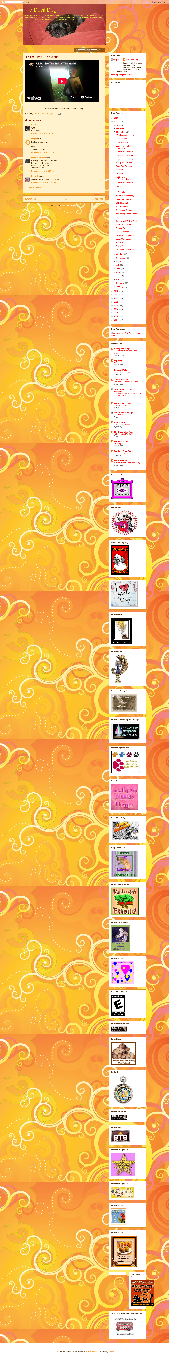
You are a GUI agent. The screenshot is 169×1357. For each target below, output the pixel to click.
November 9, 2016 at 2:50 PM (42, 152)
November (121, 132)
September (121, 258)
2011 (116, 305)
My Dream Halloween (125, 250)
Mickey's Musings (38, 157)
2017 (116, 121)
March (119, 279)
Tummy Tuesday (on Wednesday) (127, 463)
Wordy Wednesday (124, 162)
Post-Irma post (119, 453)
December (121, 128)
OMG (118, 186)
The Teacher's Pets (122, 403)
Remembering (122, 142)
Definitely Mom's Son (124, 155)
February (120, 283)
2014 (116, 295)
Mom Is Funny (122, 139)
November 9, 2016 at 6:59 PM (42, 171)
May (118, 272)
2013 (116, 298)
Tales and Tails (120, 370)
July (118, 265)
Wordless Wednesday (125, 135)
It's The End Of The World (127, 221)
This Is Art (120, 246)
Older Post (98, 199)
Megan (34, 139)
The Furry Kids (120, 460)
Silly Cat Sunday (120, 405)
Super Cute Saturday (124, 152)
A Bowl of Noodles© (123, 380)
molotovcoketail (92, 1352)
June (118, 268)
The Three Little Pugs (123, 432)
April (118, 276)
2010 (116, 309)
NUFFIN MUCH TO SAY (123, 434)
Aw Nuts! (119, 170)
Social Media (119, 415)
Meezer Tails (119, 422)
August (119, 261)
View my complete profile (121, 74)
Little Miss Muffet (123, 203)
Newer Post (30, 199)
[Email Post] (59, 114)
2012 (116, 302)
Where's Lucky (122, 206)
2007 (116, 320)
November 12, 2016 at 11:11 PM (43, 183)
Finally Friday (121, 242)
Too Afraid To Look (123, 224)
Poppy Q (34, 176)
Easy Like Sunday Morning (123, 147)
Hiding (118, 217)
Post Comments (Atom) (69, 206)
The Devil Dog (40, 10)
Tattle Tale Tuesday (124, 166)
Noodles (34, 125)
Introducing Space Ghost (126, 214)
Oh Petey (117, 444)
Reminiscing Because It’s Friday (126, 382)
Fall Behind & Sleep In (125, 235)
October (120, 254)
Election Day (121, 228)
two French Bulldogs (123, 413)
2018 (116, 118)
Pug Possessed (121, 441)
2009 (116, 313)
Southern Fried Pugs (123, 451)
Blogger (111, 1352)
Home (64, 199)
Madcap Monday (123, 232)
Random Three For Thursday (124, 191)
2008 (116, 316)
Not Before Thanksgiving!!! (123, 178)
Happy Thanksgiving (124, 159)
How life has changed (122, 424)
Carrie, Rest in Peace (122, 372)
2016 (116, 125)
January (120, 287)
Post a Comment (35, 188)
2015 (116, 291)
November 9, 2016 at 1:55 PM (42, 134)
